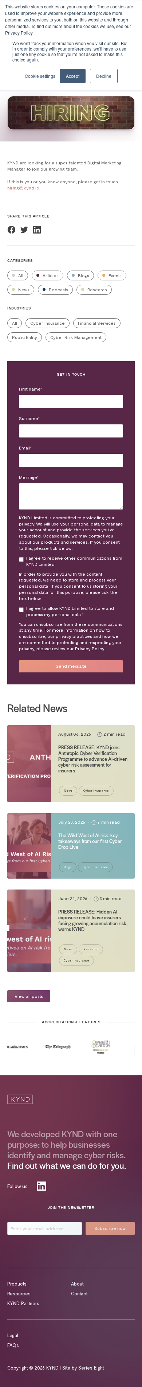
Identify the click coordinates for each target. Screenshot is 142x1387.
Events (114, 275)
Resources (19, 1293)
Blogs (83, 275)
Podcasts (58, 289)
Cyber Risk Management (76, 337)
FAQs (13, 1345)
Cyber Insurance (47, 322)
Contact (79, 1293)
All (20, 275)
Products (17, 1284)
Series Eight (91, 1368)
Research (96, 289)
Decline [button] (103, 76)
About (77, 1284)
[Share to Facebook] (11, 230)
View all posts (29, 996)
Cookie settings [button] (40, 76)
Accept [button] (72, 76)
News (23, 289)
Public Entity (24, 337)
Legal (12, 1335)
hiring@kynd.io (23, 187)
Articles (50, 275)
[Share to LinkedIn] (37, 230)
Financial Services (97, 322)
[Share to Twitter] (24, 230)
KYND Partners (23, 1303)
